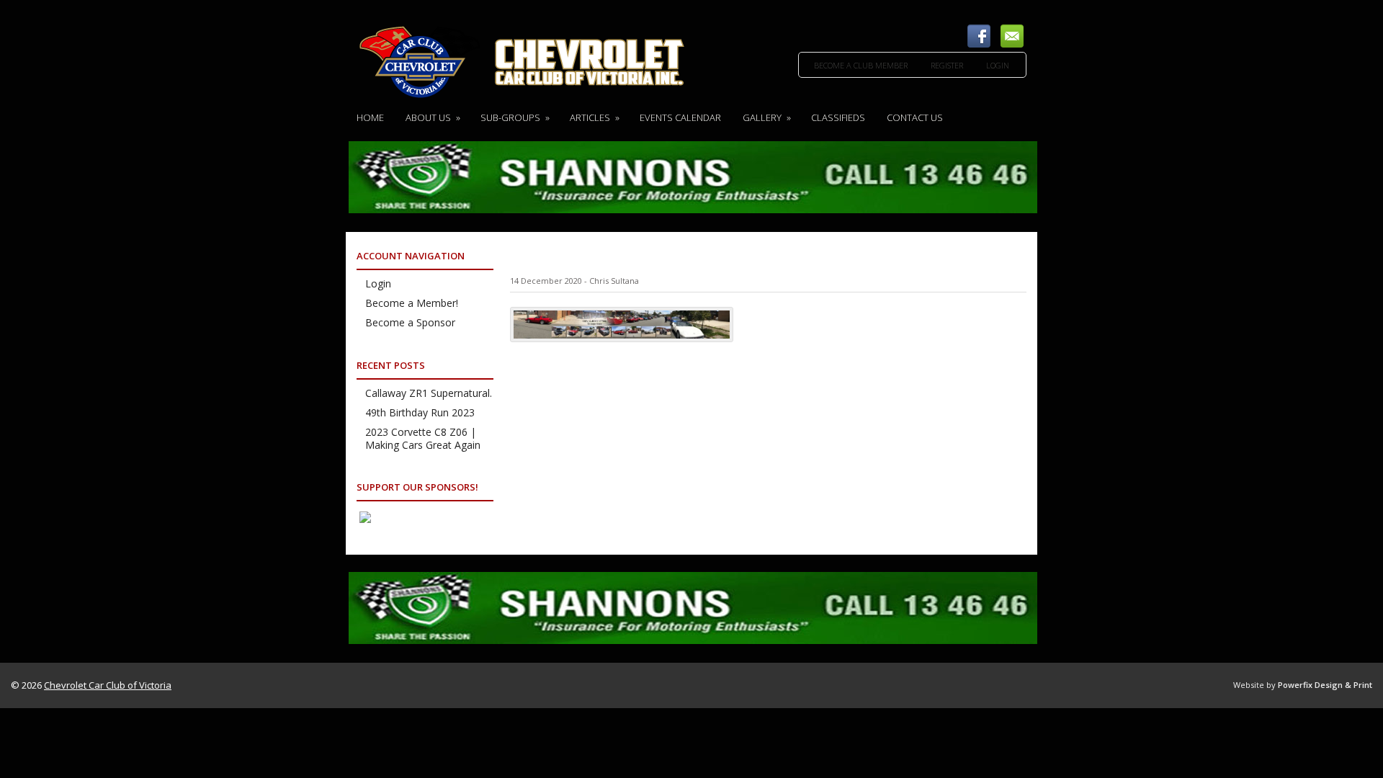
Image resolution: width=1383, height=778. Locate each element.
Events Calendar (680, 117)
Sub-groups (515, 117)
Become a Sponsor (410, 322)
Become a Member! (411, 303)
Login (997, 65)
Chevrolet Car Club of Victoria (107, 685)
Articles (594, 117)
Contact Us (915, 117)
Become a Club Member (861, 65)
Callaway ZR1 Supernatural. (428, 393)
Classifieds (838, 117)
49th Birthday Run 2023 (420, 412)
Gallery (767, 117)
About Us (433, 117)
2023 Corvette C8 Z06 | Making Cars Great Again (422, 438)
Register (947, 65)
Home (370, 117)
